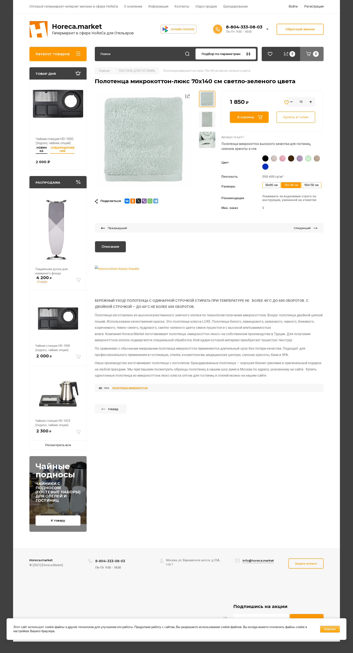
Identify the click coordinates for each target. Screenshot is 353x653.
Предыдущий (117, 228)
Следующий (302, 228)
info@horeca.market (258, 560)
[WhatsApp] (149, 201)
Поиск (187, 53)
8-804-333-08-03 (244, 27)
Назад (113, 409)
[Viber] (144, 201)
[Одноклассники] (132, 201)
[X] (138, 201)
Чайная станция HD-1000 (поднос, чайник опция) (54, 141)
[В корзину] (78, 280)
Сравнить (187, 96)
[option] (144, 140)
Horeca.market (77, 26)
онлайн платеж (182, 29)
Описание (110, 247)
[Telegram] (155, 201)
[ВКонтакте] (127, 201)
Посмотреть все (58, 445)
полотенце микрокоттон (130, 387)
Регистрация (314, 6)
